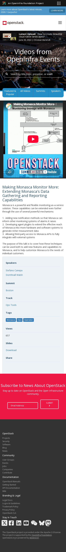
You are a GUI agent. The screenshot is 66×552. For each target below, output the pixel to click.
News (4, 451)
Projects (6, 438)
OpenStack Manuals (11, 481)
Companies (7, 469)
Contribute (7, 472)
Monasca (11, 320)
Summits (40, 90)
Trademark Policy (10, 506)
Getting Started (9, 484)
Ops (19, 320)
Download (11, 350)
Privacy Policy (8, 509)
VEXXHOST (34, 537)
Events (5, 463)
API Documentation (11, 488)
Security (5, 441)
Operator (28, 320)
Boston (9, 290)
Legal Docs (7, 500)
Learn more (57, 10)
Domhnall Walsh (14, 274)
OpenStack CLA (9, 513)
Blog (4, 447)
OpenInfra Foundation (42, 535)
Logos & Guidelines (11, 503)
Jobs (4, 466)
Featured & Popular (10, 92)
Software (6, 444)
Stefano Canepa (14, 270)
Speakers (56, 90)
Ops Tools (11, 304)
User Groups (8, 459)
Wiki (4, 491)
